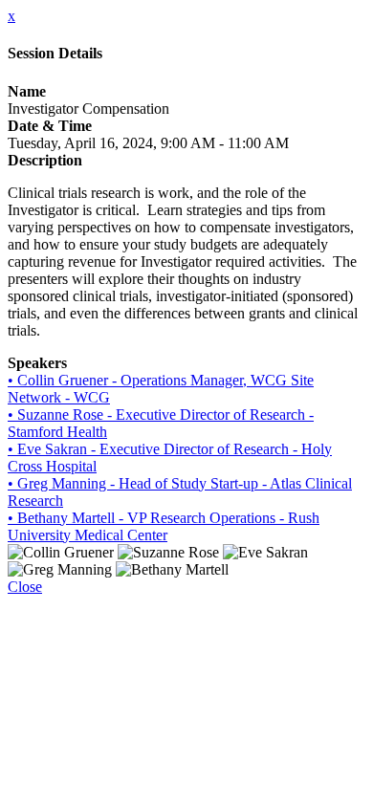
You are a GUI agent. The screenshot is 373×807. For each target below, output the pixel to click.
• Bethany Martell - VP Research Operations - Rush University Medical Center (163, 526)
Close (25, 586)
